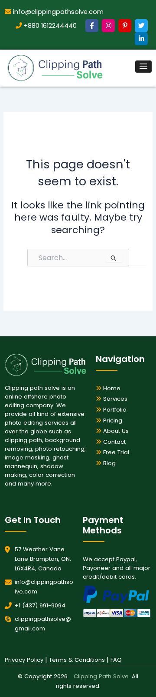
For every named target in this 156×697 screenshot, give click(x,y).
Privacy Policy (24, 660)
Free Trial (115, 452)
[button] (143, 66)
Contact (113, 442)
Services (114, 399)
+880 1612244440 (49, 25)
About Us (115, 431)
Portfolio (114, 409)
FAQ (116, 660)
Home (110, 388)
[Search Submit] (114, 258)
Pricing (111, 420)
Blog (108, 463)
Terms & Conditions (77, 660)
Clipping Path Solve (101, 676)
